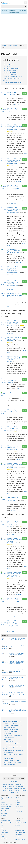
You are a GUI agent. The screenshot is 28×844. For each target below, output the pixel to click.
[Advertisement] (14, 29)
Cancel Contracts (20, 807)
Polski (4, 788)
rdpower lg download (10, 70)
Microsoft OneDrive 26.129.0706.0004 (13, 427)
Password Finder (6, 806)
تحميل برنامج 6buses (9, 737)
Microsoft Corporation (12, 129)
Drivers (3, 802)
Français (22, 784)
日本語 (10, 786)
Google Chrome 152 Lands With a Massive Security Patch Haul (17, 646)
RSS (2, 825)
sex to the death (8, 752)
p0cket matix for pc (9, 733)
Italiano (5, 786)
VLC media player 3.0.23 (12, 497)
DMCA (17, 798)
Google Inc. (10, 382)
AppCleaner (4, 815)
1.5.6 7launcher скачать (10, 731)
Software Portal (19, 830)
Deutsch (10, 784)
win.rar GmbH (10, 394)
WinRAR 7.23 (11, 392)
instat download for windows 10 (13, 725)
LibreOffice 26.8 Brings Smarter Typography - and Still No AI (17, 639)
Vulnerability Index (6, 823)
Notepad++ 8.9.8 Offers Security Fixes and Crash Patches (17, 686)
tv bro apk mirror (8, 741)
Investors (4, 839)
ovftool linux (7, 739)
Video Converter (6, 811)
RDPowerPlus (11, 93)
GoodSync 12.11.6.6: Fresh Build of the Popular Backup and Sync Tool (17, 694)
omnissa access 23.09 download (13, 735)
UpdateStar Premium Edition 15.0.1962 (14, 338)
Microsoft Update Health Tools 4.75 (12, 446)
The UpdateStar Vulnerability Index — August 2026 (16, 670)
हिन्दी (16, 792)
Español (16, 784)
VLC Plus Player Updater (13, 252)
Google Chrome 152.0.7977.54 (12, 379)
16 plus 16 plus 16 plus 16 (11, 74)
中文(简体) (16, 790)
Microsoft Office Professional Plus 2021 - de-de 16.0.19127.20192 (15, 209)
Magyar (12, 792)
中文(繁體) (23, 790)
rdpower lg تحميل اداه (9, 67)
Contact (17, 802)
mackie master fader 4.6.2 (11, 727)
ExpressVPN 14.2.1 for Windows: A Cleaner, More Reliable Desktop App (17, 710)
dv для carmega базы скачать (12, 762)
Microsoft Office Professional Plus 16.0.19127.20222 (12, 109)
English (5, 784)
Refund (17, 809)
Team (2, 836)
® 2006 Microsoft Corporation (14, 190)
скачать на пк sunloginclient (12, 743)
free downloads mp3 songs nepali (13, 750)
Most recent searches (12, 721)
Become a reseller (20, 832)
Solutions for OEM (20, 823)
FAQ (16, 800)
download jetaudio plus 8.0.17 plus (13, 76)
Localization (18, 834)
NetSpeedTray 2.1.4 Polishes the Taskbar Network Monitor (17, 654)
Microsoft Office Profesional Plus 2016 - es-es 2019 (14, 282)
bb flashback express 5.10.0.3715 (13, 760)
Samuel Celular (11, 94)
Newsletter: (14, 776)
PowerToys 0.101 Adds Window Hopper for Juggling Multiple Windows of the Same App (16, 662)
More (24, 93)
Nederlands (21, 786)
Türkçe (4, 790)
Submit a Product (20, 839)
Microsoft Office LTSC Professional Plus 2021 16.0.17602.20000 (14, 160)
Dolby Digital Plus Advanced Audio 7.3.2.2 (14, 294)
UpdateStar (10, 340)
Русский (16, 788)
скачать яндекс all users (10, 724)
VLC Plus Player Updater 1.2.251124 (13, 250)
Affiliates (17, 825)
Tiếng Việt (9, 790)
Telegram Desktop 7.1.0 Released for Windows (17, 702)
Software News (5, 820)
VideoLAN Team (11, 500)
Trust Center (18, 811)
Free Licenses (19, 837)
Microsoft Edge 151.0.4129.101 (12, 410)
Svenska (22, 788)
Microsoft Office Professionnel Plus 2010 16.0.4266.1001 (13, 186)
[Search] (25, 6)
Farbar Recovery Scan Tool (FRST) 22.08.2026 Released (17, 678)
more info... (17, 104)
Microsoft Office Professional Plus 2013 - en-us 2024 (14, 126)
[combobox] (12, 6)
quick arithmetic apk (9, 764)
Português (10, 788)
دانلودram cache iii (8, 758)
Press (3, 834)
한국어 (15, 786)
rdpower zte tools (9, 65)
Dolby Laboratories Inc (12, 296)
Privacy (17, 804)
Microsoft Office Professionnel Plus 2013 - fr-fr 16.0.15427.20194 (12, 269)
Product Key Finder (6, 804)
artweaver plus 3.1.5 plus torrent (13, 82)
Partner (17, 820)
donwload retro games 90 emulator (14, 745)
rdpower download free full (11, 68)
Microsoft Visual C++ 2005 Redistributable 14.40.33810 (13, 358)
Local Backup (5, 808)
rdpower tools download (11, 72)
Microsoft (9, 113)
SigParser (4, 813)
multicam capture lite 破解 (11, 729)
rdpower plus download (10, 63)
